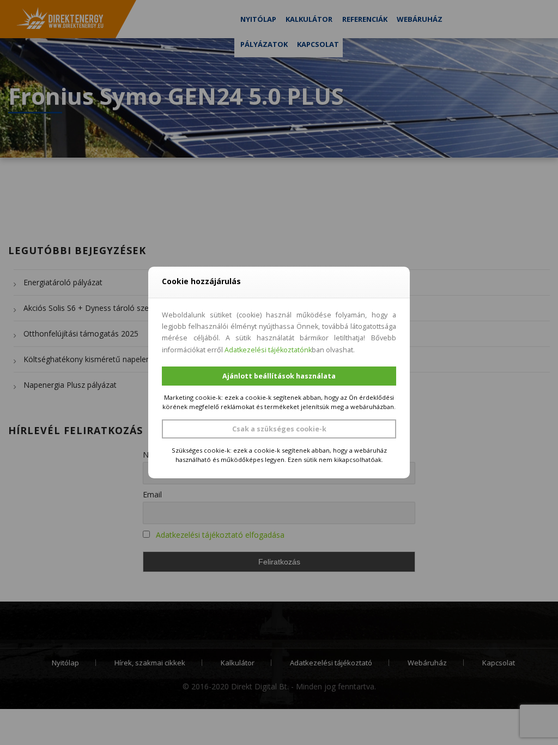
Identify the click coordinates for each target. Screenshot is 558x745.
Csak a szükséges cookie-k (279, 429)
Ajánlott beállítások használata (279, 376)
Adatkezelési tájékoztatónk (268, 350)
